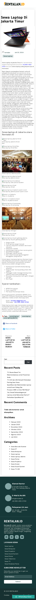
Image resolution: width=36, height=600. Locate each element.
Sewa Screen (15, 464)
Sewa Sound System (18, 466)
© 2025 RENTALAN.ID (11, 591)
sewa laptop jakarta (10, 318)
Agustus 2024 (16, 434)
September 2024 (17, 432)
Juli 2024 (14, 437)
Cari (5, 359)
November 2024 (16, 427)
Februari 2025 (15, 422)
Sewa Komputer (16, 451)
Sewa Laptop (8, 56)
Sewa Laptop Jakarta (18, 456)
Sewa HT (14, 449)
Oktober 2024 (16, 429)
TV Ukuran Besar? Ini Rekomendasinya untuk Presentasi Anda (18, 374)
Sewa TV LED (15, 469)
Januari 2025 (15, 424)
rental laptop (14, 316)
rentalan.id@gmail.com (18, 301)
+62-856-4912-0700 (21, 302)
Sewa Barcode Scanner (18, 446)
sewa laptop (26, 316)
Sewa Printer (15, 459)
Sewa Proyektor (16, 461)
